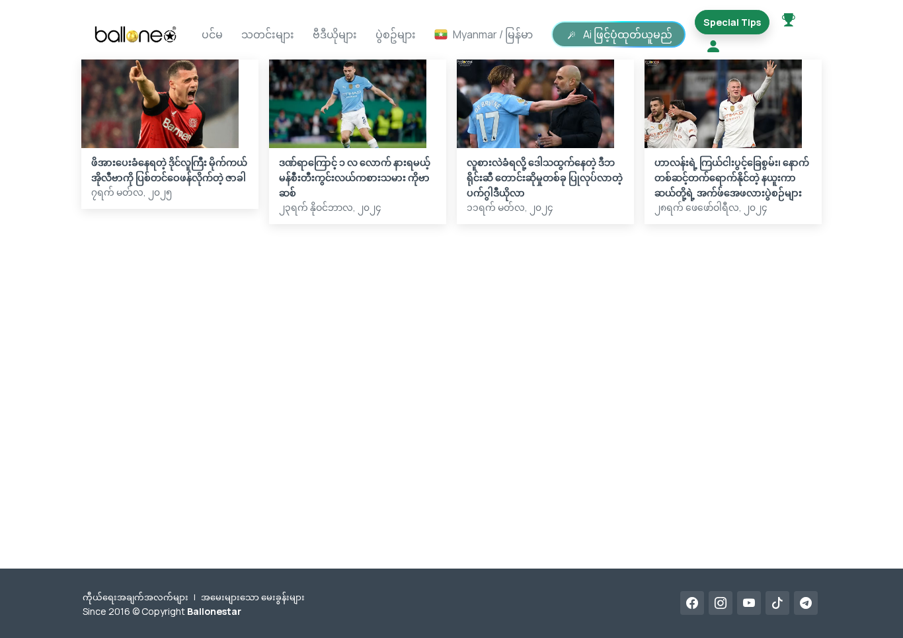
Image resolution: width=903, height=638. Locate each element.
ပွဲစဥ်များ (395, 34)
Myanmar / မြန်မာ (493, 34)
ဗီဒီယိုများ (335, 34)
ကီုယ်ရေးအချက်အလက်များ (135, 597)
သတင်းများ (267, 34)
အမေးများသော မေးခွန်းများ (253, 597)
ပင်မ (212, 34)
